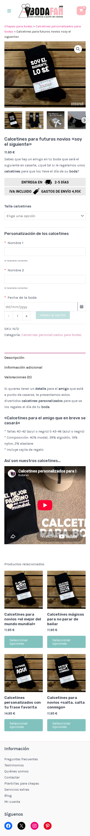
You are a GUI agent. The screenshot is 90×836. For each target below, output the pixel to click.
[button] (78, 49)
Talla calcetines (17, 206)
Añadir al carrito (53, 315)
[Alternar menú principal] (9, 11)
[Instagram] (34, 826)
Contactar (12, 777)
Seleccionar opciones (19, 642)
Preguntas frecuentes (21, 759)
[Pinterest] (48, 826)
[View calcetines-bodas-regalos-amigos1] (13, 120)
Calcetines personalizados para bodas (51, 335)
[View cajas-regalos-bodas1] (56, 120)
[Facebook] (8, 826)
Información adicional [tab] (23, 367)
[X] (21, 826)
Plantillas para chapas (21, 783)
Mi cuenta (12, 802)
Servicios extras (16, 789)
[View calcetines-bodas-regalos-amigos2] (34, 120)
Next (84, 120)
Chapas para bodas (18, 26)
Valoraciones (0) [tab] (18, 377)
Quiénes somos (16, 771)
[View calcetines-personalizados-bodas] (77, 120)
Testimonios (14, 765)
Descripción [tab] (14, 357)
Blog (8, 795)
